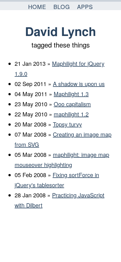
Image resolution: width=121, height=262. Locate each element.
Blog (61, 7)
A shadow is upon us (79, 84)
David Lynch (60, 31)
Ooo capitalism (72, 104)
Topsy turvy (67, 124)
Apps (85, 7)
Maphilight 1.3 (71, 94)
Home (37, 7)
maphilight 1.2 (71, 114)
